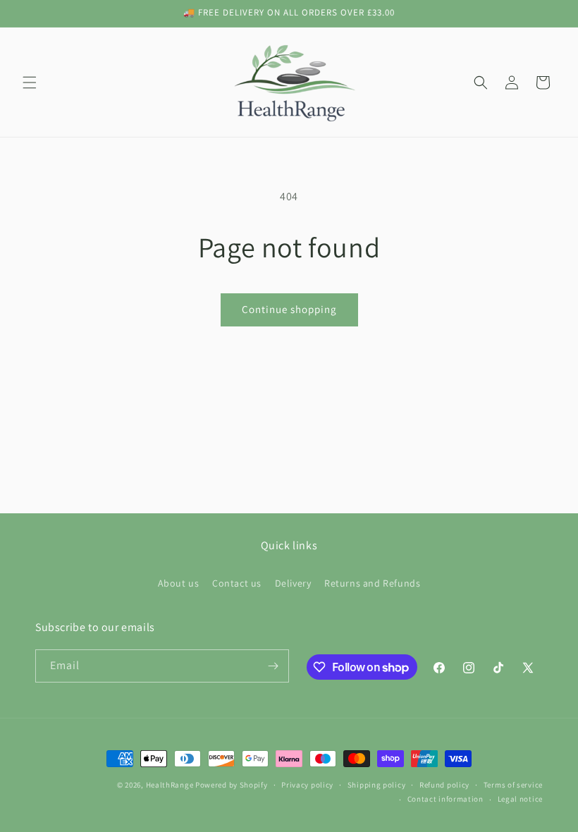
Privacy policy (307, 785)
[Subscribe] (272, 666)
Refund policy (444, 785)
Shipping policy (377, 785)
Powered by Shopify (231, 785)
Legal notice (520, 799)
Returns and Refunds (372, 583)
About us (178, 583)
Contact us (237, 583)
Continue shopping (289, 309)
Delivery (293, 583)
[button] (29, 82)
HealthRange (170, 785)
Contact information (445, 799)
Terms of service (513, 785)
